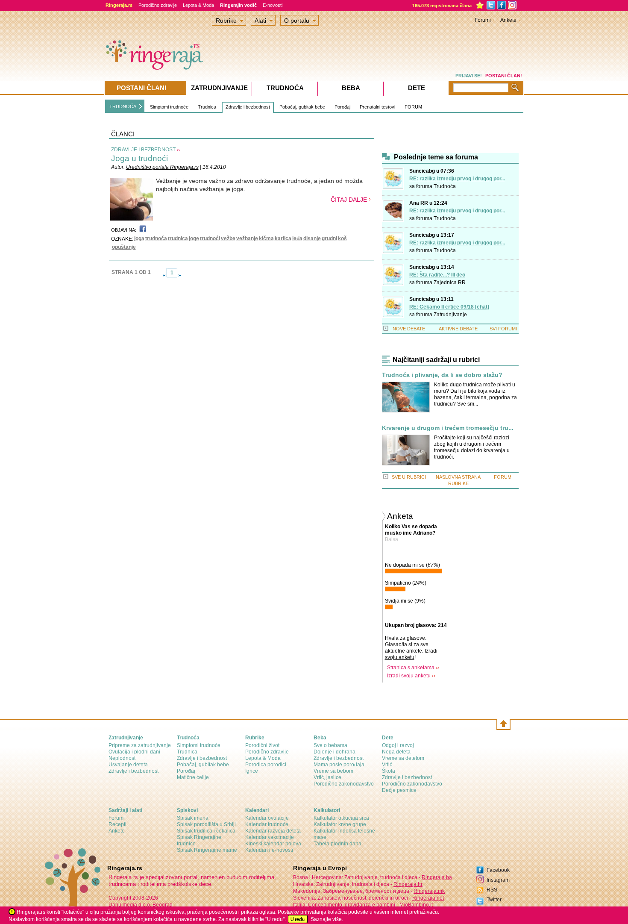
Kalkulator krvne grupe (340, 824)
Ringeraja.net (428, 898)
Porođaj (342, 106)
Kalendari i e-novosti (269, 850)
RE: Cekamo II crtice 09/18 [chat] (449, 307)
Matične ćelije (193, 777)
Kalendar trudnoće (266, 824)
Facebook (498, 870)
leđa (297, 238)
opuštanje (124, 247)
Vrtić (387, 765)
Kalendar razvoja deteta (273, 831)
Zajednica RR (450, 282)
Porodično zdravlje (157, 5)
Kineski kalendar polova (273, 844)
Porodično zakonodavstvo (344, 784)
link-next (180, 275)
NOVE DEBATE (409, 328)
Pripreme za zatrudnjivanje (140, 745)
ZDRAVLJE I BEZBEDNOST (143, 150)
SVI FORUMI (503, 328)
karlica (283, 238)
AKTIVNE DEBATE (458, 328)
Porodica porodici (265, 765)
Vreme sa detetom (403, 758)
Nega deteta (396, 752)
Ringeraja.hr (408, 884)
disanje (312, 238)
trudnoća (156, 238)
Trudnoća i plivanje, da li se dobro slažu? (442, 375)
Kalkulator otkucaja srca (341, 818)
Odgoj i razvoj (398, 745)
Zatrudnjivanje (450, 315)
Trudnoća (445, 186)
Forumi (483, 20)
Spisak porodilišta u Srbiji (206, 824)
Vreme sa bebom (333, 771)
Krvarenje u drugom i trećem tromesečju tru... (448, 428)
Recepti (117, 824)
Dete (416, 87)
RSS (492, 890)
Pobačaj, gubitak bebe (302, 106)
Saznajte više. (327, 919)
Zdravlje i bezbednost (248, 106)
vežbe (228, 238)
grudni (329, 238)
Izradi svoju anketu (409, 676)
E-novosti (272, 5)
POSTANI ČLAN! (503, 75)
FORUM (413, 106)
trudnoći (210, 238)
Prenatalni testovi (377, 106)
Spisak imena (192, 818)
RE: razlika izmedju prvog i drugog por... (457, 179)
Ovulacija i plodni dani (134, 752)
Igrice (251, 771)
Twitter (494, 900)
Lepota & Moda (198, 5)
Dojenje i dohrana (334, 752)
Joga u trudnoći (139, 158)
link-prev (164, 275)
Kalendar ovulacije (267, 818)
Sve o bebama (330, 745)
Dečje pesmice (399, 790)
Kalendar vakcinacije (269, 837)
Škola (388, 771)
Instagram (498, 880)
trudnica (178, 238)
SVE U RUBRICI (409, 477)
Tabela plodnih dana (337, 844)
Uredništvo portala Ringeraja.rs (162, 167)
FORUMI (503, 477)
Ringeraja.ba (437, 877)
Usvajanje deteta (128, 765)
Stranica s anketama (410, 668)
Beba (351, 87)
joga (139, 238)
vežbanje (247, 238)
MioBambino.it (416, 905)
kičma (266, 238)
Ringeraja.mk (429, 891)
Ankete (508, 20)
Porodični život (262, 745)
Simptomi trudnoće (169, 106)
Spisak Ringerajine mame (207, 850)
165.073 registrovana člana (442, 5)
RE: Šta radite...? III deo (437, 275)
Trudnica (207, 106)
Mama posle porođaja (339, 765)
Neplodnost (122, 758)
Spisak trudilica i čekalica (206, 831)
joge (194, 238)
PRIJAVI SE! (468, 75)
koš (342, 238)
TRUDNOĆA (122, 106)
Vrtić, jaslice (327, 777)
